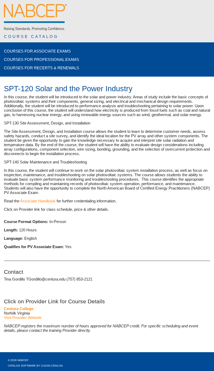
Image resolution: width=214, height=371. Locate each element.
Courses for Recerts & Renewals (41, 68)
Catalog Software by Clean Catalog (35, 365)
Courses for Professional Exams (41, 59)
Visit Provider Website (22, 317)
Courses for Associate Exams (37, 51)
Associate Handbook (38, 201)
